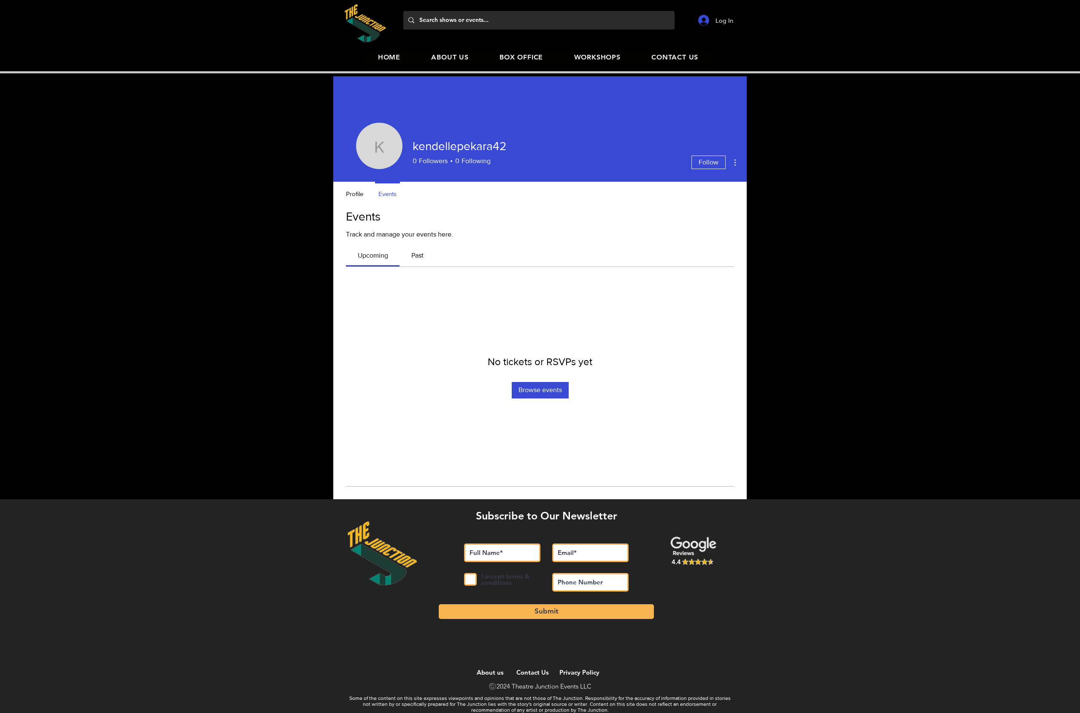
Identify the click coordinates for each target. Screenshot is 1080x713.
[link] (373, 255)
